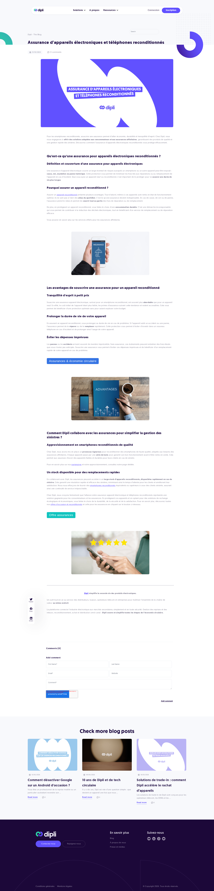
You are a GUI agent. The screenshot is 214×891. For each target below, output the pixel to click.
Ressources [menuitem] (109, 10)
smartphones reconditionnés (102, 486)
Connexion (153, 10)
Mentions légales (64, 886)
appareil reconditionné (67, 195)
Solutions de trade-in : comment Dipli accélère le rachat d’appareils (161, 786)
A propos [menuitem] (94, 10)
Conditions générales (45, 886)
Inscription (171, 10)
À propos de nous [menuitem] (118, 843)
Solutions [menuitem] (78, 10)
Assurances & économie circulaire (72, 361)
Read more (33, 797)
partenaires (76, 465)
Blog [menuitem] (112, 838)
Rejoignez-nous (74, 844)
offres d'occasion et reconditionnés (66, 505)
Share (31, 621)
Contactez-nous (48, 844)
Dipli (86, 593)
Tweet (31, 602)
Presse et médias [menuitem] (117, 847)
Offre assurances (61, 515)
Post (31, 611)
